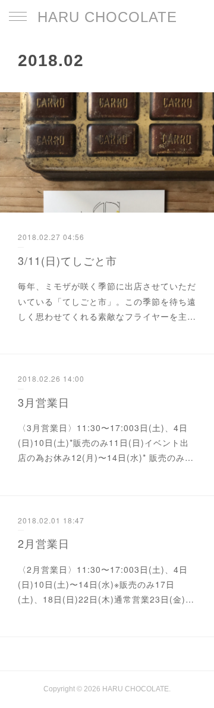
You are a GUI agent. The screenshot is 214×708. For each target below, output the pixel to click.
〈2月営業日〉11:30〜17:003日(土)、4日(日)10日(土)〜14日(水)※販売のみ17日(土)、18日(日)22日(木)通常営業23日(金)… (106, 584)
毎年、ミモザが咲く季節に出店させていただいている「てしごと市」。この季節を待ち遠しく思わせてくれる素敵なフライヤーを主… (107, 301)
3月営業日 (44, 402)
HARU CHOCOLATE (107, 17)
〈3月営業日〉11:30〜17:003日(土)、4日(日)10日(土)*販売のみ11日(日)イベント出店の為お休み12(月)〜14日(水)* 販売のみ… (106, 442)
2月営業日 (44, 543)
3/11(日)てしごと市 (67, 260)
